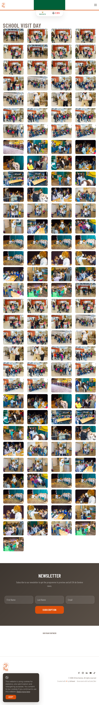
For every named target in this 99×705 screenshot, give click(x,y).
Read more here (23, 692)
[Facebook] (79, 673)
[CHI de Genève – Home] (3, 5)
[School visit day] (13, 36)
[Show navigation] (95, 4)
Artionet (72, 681)
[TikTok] (94, 673)
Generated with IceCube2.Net (86, 681)
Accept (10, 697)
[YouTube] (90, 673)
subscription (49, 609)
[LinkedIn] (87, 673)
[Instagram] (83, 673)
